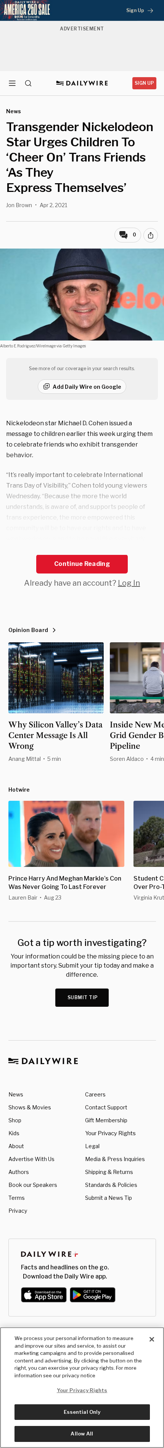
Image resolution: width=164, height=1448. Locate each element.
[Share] (150, 235)
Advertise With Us (31, 1159)
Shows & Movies (29, 1107)
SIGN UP (144, 83)
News (15, 1094)
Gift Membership (106, 1120)
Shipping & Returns (109, 1172)
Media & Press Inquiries (115, 1159)
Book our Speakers (32, 1185)
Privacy (17, 1210)
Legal (92, 1146)
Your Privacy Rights (110, 1133)
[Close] (151, 1339)
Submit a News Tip (108, 1198)
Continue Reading (82, 563)
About (16, 1146)
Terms (16, 1198)
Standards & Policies (111, 1185)
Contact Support (106, 1107)
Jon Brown (19, 205)
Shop (14, 1120)
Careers (95, 1094)
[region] (82, 1387)
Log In (129, 583)
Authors (18, 1172)
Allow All (82, 1434)
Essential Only (82, 1412)
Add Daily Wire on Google (87, 386)
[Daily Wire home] (82, 83)
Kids (13, 1133)
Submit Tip (83, 997)
